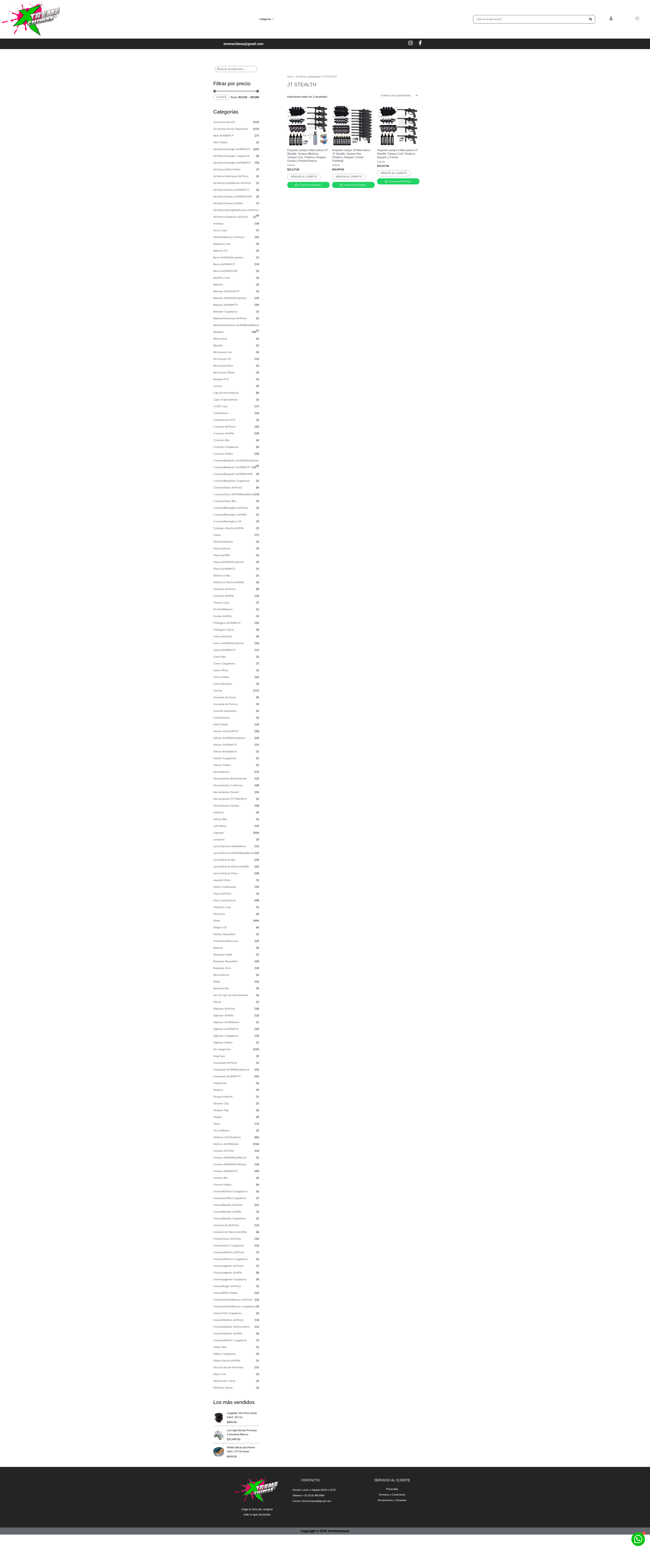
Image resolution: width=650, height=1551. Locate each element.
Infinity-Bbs (220, 819)
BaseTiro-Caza (221, 277)
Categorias (265, 19)
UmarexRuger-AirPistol (227, 1286)
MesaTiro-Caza (222, 907)
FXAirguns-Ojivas (223, 629)
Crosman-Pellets (223, 453)
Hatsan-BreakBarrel (225, 751)
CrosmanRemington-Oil (227, 521)
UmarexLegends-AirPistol (228, 1266)
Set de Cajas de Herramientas (230, 995)
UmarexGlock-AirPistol (227, 1238)
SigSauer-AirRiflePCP (226, 1029)
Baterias (218, 284)
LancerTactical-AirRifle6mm (229, 846)
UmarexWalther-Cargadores (230, 1340)
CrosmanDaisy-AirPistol (227, 487)
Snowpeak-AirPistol (225, 1063)
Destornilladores (223, 541)
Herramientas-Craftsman (228, 785)
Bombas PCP (221, 379)
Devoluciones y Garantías (392, 1500)
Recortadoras (221, 975)
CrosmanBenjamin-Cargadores (231, 480)
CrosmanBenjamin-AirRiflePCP (231, 467)
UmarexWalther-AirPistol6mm (231, 1326)
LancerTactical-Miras (225, 873)
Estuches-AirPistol (224, 589)
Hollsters (218, 812)
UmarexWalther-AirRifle (227, 1333)
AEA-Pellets (220, 142)
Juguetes (218, 832)
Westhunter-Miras (224, 1381)
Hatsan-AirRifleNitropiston (229, 738)
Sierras (217, 1002)
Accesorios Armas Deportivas (230, 129)
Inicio (290, 76)
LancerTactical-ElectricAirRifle (231, 866)
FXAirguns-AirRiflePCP (227, 623)
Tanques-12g (220, 1103)
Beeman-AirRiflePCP (225, 305)
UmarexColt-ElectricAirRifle (229, 1232)
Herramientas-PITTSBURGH (230, 799)
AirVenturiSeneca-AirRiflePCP (231, 189)
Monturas (219, 914)
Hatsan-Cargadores (224, 758)
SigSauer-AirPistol (224, 1008)
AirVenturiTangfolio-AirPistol (230, 217)
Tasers (217, 1123)
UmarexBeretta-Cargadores (229, 1218)
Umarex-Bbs (220, 1178)
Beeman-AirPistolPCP (226, 291)
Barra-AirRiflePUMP (225, 271)
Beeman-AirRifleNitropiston (229, 298)
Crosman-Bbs (221, 440)
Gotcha (217, 690)
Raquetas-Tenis (222, 968)
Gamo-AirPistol (222, 636)
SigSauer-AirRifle (223, 1015)
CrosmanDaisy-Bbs (224, 501)
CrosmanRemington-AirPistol (230, 508)
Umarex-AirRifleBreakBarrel (229, 1157)
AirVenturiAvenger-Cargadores (231, 156)
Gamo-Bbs (219, 656)
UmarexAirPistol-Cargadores (230, 1191)
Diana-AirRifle (221, 555)
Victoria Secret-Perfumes (228, 1367)
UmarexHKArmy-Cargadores (230, 1259)
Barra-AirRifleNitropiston (228, 257)
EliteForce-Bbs (222, 575)
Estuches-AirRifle (223, 596)
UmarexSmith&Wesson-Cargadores (234, 1306)
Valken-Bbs (220, 1347)
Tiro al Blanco (221, 1130)
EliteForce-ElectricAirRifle (228, 582)
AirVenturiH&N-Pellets (227, 169)
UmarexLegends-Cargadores (230, 1279)
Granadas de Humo (224, 697)
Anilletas (218, 223)
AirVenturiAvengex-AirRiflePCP (232, 162)
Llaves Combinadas (224, 887)
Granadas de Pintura (225, 704)
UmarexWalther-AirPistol (228, 1320)
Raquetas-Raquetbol (225, 961)
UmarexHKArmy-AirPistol (228, 1252)
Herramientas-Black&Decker (230, 778)
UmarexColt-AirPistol (226, 1225)
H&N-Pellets (220, 724)
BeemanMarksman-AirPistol (230, 318)
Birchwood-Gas (222, 352)
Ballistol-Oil (220, 250)
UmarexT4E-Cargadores (227, 1313)
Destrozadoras (222, 548)
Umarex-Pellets (222, 1184)
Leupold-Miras (221, 880)
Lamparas (219, 839)
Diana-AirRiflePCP (224, 568)
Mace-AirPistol (222, 893)
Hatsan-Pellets (222, 765)
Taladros (218, 1090)
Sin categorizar (222, 1049)
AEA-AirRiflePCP (223, 135)
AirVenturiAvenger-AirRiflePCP (231, 149)
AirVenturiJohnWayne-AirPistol (232, 183)
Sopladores (219, 1083)
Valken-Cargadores (224, 1354)
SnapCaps (219, 1056)
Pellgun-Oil (220, 927)
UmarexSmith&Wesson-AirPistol (232, 1299)
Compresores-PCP (224, 420)
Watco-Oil (219, 1374)
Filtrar (221, 97)
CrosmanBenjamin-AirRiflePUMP (233, 474)
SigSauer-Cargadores (225, 1035)
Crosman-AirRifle (223, 433)
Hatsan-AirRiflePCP (225, 744)
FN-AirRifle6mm (223, 609)
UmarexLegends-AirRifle (227, 1272)
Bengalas (218, 332)
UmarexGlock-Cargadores (228, 1245)
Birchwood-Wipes (224, 372)
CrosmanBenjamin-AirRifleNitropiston (235, 460)
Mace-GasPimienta (224, 900)
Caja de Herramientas (226, 393)
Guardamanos (221, 717)
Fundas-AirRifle (222, 616)
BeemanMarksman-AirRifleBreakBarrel (236, 325)
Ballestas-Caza (222, 244)
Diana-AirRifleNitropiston (228, 562)
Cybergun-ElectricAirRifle (228, 528)
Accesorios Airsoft (224, 122)
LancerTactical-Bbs (224, 859)
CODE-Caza (220, 406)
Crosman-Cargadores (226, 447)
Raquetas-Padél (222, 954)
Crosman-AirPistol (224, 426)
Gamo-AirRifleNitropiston (228, 643)
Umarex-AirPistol (223, 1151)
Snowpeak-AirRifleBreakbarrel (231, 1069)
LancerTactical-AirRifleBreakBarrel (233, 853)
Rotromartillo (221, 988)
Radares (218, 947)
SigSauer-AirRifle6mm (226, 1022)
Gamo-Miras (220, 670)
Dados (217, 535)
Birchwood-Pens (223, 365)
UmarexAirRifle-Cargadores (229, 1198)
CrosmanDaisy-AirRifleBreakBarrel (233, 494)
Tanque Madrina (222, 1096)
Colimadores (220, 413)
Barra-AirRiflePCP (224, 264)
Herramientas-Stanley (226, 805)
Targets (217, 1117)
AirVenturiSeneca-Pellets (228, 203)
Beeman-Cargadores (225, 311)
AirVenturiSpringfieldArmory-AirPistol (236, 210)
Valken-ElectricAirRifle (226, 1360)
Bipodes (218, 345)
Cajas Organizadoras (225, 399)
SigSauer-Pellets (223, 1042)
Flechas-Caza (221, 602)
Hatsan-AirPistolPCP (225, 731)
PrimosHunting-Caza (225, 941)
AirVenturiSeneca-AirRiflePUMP (232, 196)
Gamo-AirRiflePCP (224, 650)
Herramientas (221, 772)
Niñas (216, 920)
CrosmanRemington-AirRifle (229, 514)
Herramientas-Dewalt (226, 792)
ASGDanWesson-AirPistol (228, 237)
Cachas (217, 386)
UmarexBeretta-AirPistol (228, 1205)
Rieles (216, 981)
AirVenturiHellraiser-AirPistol (230, 176)
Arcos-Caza (220, 230)
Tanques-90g (220, 1110)
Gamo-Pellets (221, 677)
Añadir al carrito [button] (304, 177)
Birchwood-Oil (222, 359)
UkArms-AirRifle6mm (226, 1144)
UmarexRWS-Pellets (225, 1293)
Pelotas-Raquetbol (224, 934)
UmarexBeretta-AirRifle (227, 1211)
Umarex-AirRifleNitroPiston (229, 1164)
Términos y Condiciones (391, 1494)
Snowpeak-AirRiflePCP (227, 1076)
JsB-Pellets (219, 826)
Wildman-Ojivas (223, 1387)
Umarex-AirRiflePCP (225, 1171)
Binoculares (220, 338)
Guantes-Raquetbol (224, 711)
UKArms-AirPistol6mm (227, 1137)
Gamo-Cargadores (224, 663)
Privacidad (392, 1489)
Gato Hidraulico (222, 684)
